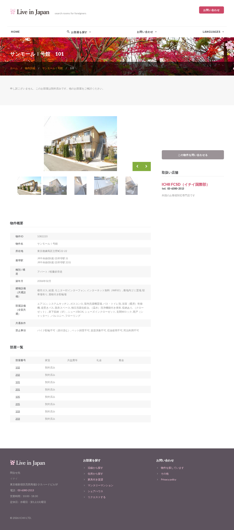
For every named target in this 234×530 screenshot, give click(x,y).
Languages (211, 31)
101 (18, 382)
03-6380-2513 (175, 188)
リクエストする (97, 497)
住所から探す (95, 473)
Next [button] (146, 166)
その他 (165, 473)
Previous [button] (137, 166)
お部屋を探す (78, 32)
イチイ (14, 478)
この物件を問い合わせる (193, 154)
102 (18, 367)
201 (18, 389)
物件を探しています (172, 467)
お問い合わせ (211, 10)
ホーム (14, 68)
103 (18, 411)
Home (15, 31)
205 (18, 404)
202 (18, 374)
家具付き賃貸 (95, 479)
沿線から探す (95, 467)
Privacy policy (168, 479)
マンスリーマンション (100, 485)
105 (18, 396)
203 (18, 418)
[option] (80, 143)
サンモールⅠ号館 (52, 68)
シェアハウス (95, 491)
